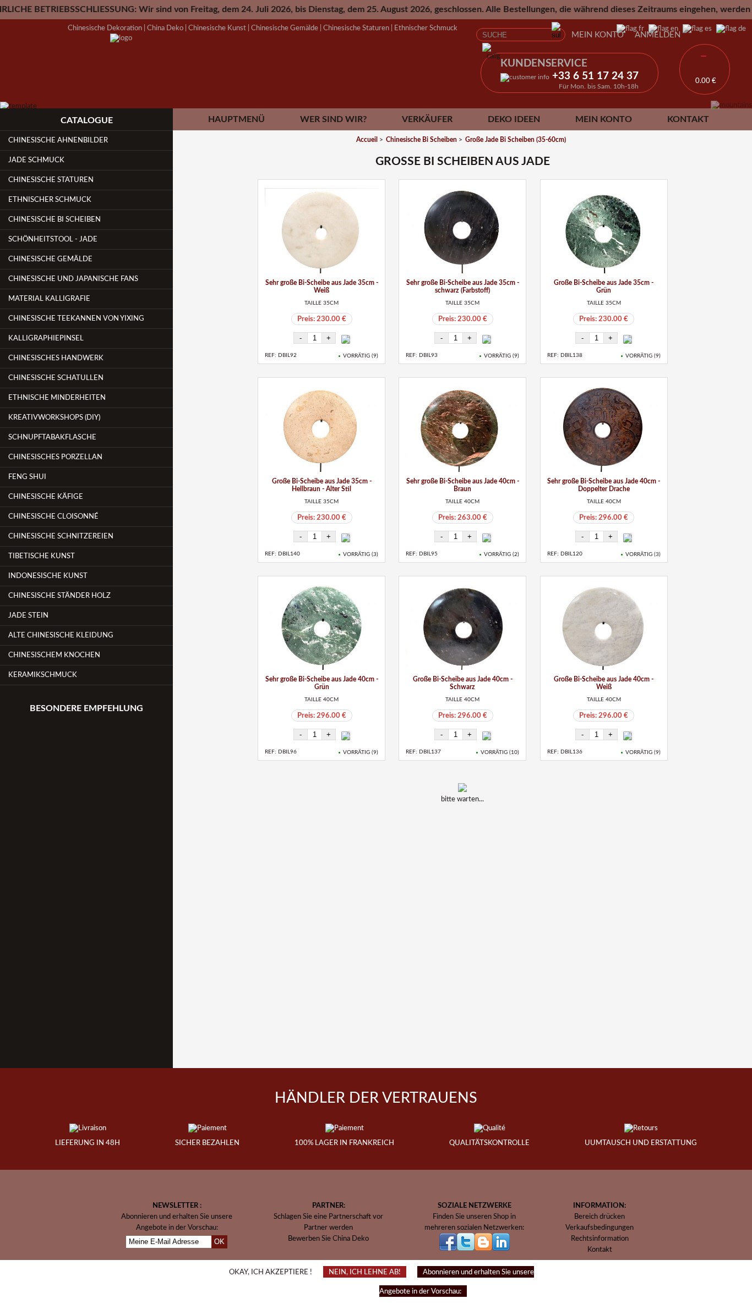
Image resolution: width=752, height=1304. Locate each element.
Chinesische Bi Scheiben (54, 219)
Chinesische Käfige (45, 496)
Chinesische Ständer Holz (59, 595)
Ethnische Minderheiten (57, 397)
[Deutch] (729, 28)
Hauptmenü (236, 119)
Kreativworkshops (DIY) (54, 417)
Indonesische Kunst (48, 576)
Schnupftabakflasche (52, 437)
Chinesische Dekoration (105, 28)
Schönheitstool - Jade (52, 239)
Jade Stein (28, 615)
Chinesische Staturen (356, 28)
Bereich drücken (599, 1216)
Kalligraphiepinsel (46, 338)
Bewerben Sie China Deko (328, 1238)
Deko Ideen (514, 119)
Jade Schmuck (36, 160)
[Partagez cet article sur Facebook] (448, 829)
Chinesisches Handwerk (55, 358)
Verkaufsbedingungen (599, 1227)
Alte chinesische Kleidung (60, 635)
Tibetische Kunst (41, 556)
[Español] (695, 28)
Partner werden (328, 1227)
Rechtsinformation (600, 1238)
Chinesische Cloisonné (53, 516)
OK (219, 1241)
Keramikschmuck (42, 675)
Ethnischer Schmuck (425, 28)
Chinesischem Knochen (54, 655)
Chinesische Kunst (217, 28)
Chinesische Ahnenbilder (58, 140)
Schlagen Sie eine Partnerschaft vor (328, 1216)
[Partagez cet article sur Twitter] (476, 829)
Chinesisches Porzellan (55, 457)
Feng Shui (27, 477)
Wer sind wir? (333, 119)
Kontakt (688, 119)
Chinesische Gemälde (284, 28)
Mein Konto (597, 35)
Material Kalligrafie (49, 298)
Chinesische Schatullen (55, 378)
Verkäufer (427, 119)
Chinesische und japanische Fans (73, 279)
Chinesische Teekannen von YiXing (76, 318)
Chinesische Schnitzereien (60, 536)
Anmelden (657, 35)
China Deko (165, 28)
